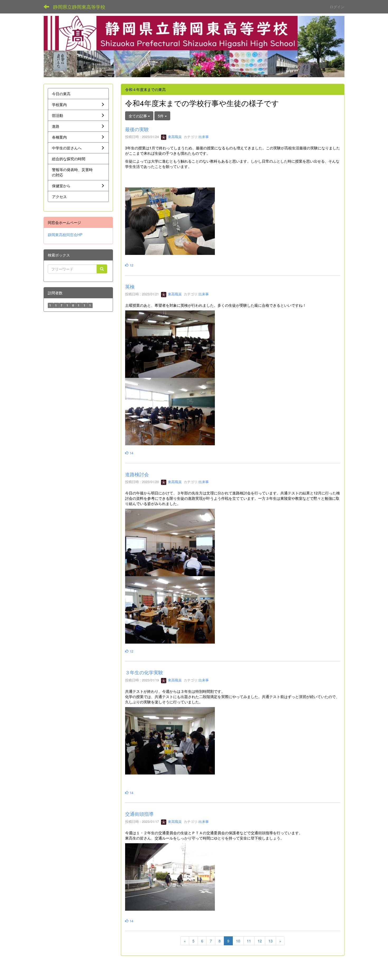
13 (270, 940)
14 (131, 452)
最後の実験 (137, 129)
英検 (130, 286)
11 (249, 940)
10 (238, 940)
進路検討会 (137, 474)
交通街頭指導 (139, 813)
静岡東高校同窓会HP (65, 234)
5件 (161, 115)
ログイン (337, 6)
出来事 (203, 136)
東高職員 (174, 136)
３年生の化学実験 (144, 672)
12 (131, 265)
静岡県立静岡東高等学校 (79, 6)
